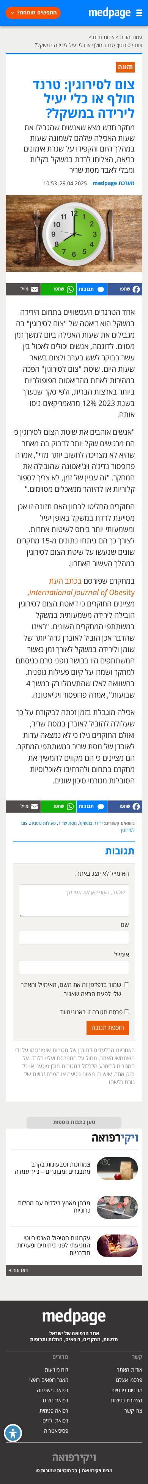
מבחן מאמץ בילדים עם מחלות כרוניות (54, 1207)
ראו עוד (20, 1270)
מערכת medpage (114, 183)
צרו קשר (133, 1411)
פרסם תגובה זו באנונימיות (92, 1012)
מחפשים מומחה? (37, 12)
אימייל (121, 955)
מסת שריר (67, 823)
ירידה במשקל (91, 823)
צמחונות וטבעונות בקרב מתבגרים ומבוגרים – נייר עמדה (52, 1168)
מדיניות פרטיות (126, 1390)
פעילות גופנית (43, 823)
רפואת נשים (55, 1400)
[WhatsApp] (58, 289)
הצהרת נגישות (126, 1400)
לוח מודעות (56, 1370)
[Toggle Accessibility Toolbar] (13, 1433)
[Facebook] (124, 289)
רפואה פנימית (53, 1411)
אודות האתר (129, 1370)
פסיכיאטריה (56, 1431)
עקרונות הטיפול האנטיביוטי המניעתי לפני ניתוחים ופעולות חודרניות (53, 1246)
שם (125, 925)
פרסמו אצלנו (129, 1380)
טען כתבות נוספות (74, 1122)
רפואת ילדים (55, 1421)
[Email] (23, 289)
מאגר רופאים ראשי (48, 1380)
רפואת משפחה (52, 1390)
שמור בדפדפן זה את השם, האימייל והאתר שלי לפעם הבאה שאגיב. (71, 989)
